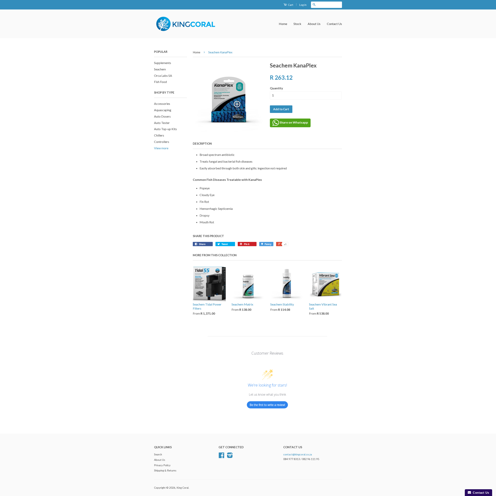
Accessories (162, 103)
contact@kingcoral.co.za (297, 454)
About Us (314, 24)
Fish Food (160, 82)
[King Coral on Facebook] (221, 456)
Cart (290, 4)
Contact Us (334, 24)
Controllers (161, 141)
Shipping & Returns (165, 470)
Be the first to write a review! (267, 405)
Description (202, 143)
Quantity (276, 88)
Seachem (160, 69)
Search (158, 454)
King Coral (183, 487)
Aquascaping (162, 110)
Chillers (159, 135)
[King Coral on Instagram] (230, 456)
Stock (297, 24)
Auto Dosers (162, 116)
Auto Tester (162, 123)
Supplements (162, 63)
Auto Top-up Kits (165, 129)
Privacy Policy (162, 465)
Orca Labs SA (163, 75)
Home (283, 24)
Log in (303, 4)
